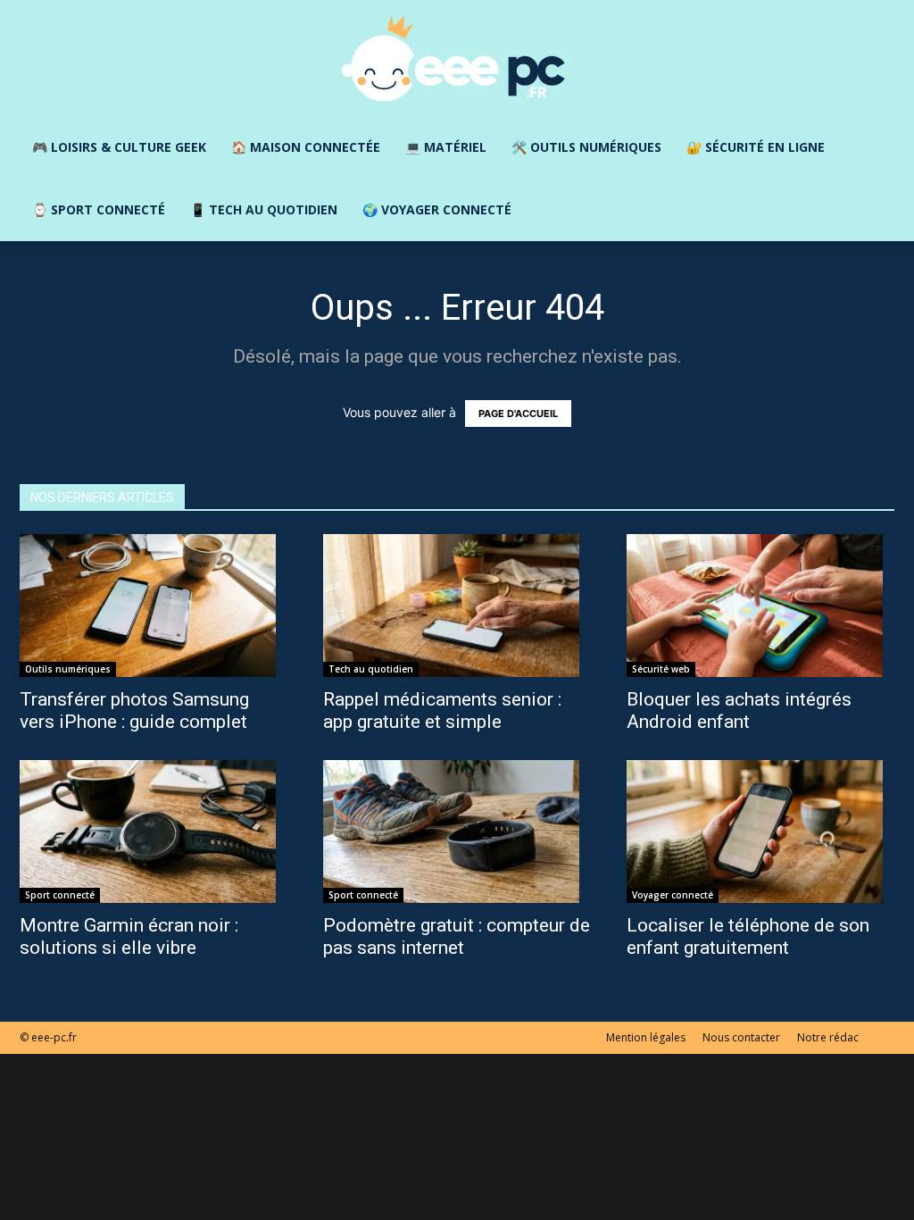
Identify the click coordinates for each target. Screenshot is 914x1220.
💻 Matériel (445, 146)
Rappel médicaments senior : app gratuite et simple (442, 710)
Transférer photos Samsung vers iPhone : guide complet (134, 710)
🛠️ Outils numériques (586, 146)
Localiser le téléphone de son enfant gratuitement (748, 936)
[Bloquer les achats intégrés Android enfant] (760, 605)
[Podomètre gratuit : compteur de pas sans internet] (457, 831)
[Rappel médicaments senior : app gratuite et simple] (457, 605)
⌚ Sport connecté (98, 209)
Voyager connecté (672, 895)
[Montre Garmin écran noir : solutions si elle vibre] (153, 831)
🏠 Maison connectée (305, 146)
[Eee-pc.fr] (457, 59)
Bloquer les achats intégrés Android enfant (739, 710)
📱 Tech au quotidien (263, 209)
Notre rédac (828, 1037)
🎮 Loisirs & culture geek (119, 146)
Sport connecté (60, 895)
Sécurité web (661, 669)
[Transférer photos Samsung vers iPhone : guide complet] (153, 605)
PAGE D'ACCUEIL (518, 413)
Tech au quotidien (370, 669)
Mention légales (646, 1037)
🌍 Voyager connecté (436, 209)
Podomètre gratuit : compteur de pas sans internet (456, 936)
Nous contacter (741, 1037)
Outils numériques (68, 669)
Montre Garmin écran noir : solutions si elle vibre (129, 936)
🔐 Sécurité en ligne (755, 146)
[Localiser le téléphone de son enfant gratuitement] (760, 831)
